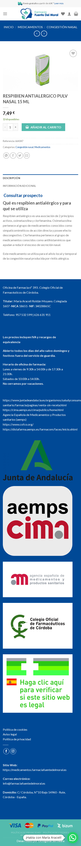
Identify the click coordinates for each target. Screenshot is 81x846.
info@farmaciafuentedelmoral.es (24, 783)
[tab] (40, 178)
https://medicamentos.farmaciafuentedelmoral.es (34, 770)
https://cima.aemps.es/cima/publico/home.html (33, 410)
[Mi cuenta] (69, 14)
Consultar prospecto (23, 195)
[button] (72, 837)
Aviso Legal (27, 835)
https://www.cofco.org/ (18, 424)
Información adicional (19, 185)
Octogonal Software (51, 841)
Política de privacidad (17, 739)
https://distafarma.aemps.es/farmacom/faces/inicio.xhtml (40, 429)
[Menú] (5, 13)
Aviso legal (10, 734)
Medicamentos (30, 27)
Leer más (59, 3)
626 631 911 (42, 314)
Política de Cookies (56, 832)
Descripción (11, 178)
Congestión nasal (62, 27)
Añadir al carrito (46, 127)
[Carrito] (76, 14)
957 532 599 (24, 314)
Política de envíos (50, 835)
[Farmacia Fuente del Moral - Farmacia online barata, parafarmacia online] (39, 14)
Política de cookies (15, 729)
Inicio (9, 27)
